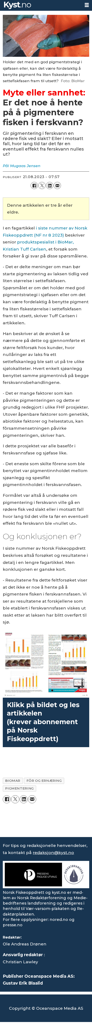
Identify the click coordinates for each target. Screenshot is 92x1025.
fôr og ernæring (44, 781)
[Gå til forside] (40, 5)
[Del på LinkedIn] (49, 185)
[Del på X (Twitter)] (42, 185)
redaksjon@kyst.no (53, 852)
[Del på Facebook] (34, 185)
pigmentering (19, 788)
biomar (12, 781)
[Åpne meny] (86, 5)
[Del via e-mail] (57, 185)
